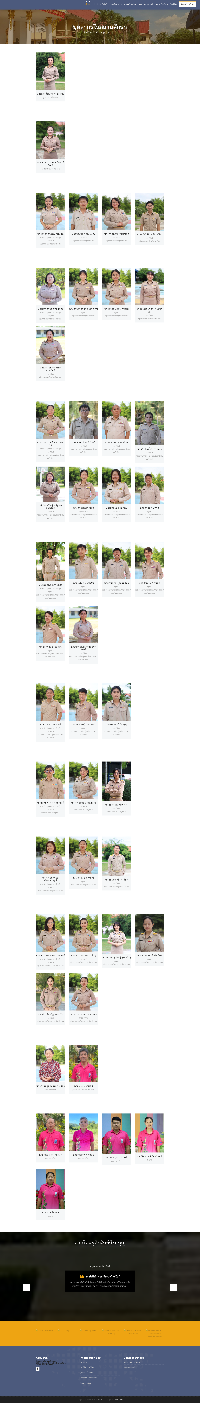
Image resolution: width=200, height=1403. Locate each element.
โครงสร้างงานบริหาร (88, 1378)
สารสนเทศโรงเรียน (128, 4)
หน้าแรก (88, 4)
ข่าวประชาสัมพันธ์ (100, 4)
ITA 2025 (174, 4)
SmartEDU (102, 1400)
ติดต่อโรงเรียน (85, 1383)
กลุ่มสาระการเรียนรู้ (145, 4)
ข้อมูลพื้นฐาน (114, 4)
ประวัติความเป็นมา (87, 1367)
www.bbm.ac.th (129, 1367)
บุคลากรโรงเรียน (161, 4)
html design (119, 1400)
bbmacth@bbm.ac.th (132, 1362)
